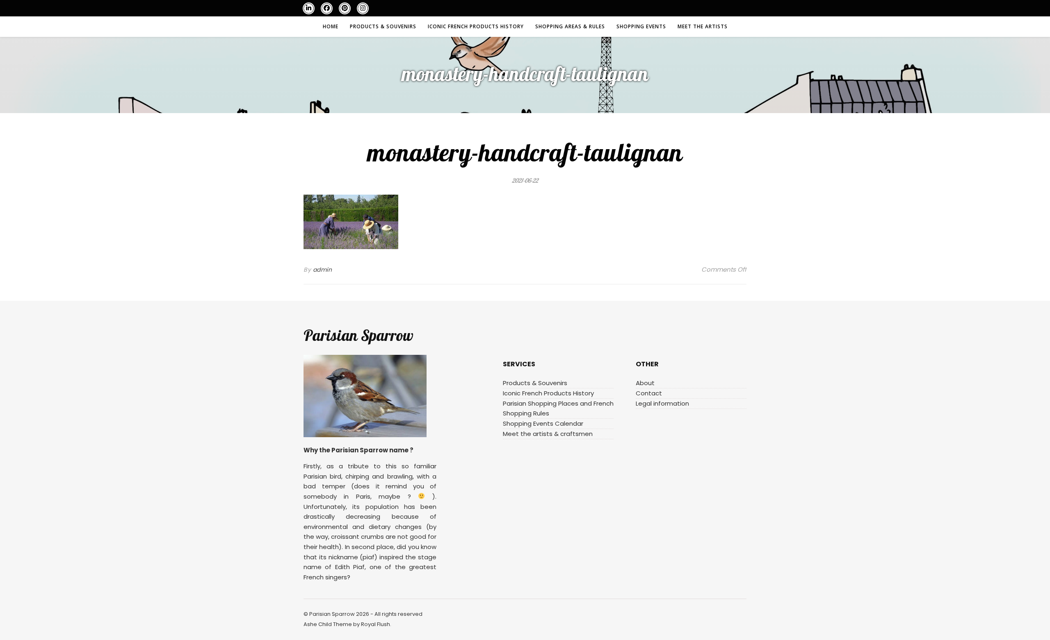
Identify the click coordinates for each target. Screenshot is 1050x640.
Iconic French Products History (476, 26)
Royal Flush (375, 624)
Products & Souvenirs (383, 26)
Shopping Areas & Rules (570, 26)
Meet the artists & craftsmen (548, 433)
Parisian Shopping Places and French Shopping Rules (558, 408)
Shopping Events (641, 26)
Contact (649, 393)
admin (322, 270)
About (645, 383)
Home (330, 26)
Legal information (662, 403)
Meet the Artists (703, 26)
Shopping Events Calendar (543, 423)
